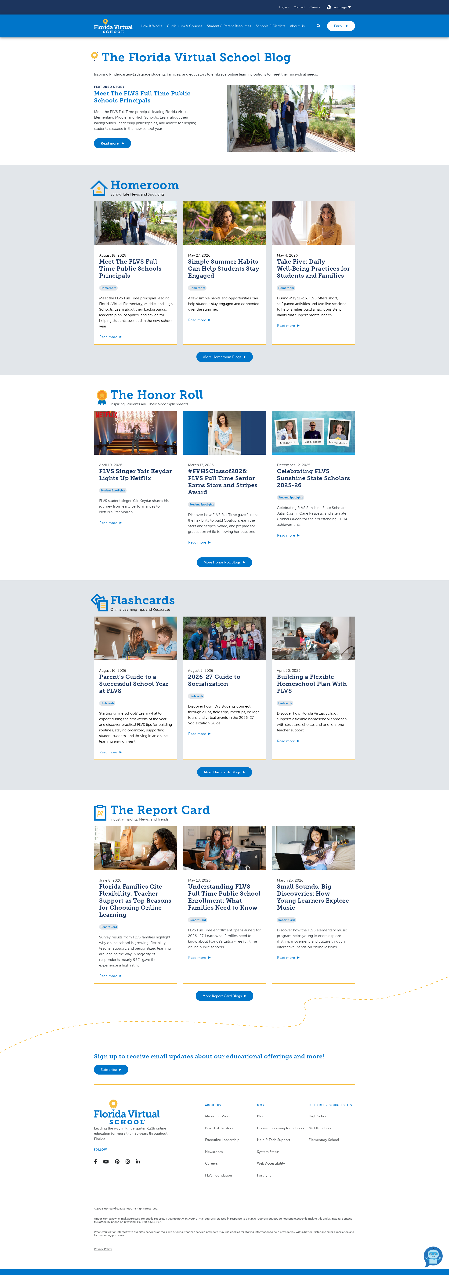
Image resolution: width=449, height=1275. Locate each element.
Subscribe (109, 1070)
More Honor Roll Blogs (222, 562)
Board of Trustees (219, 1128)
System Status (268, 1152)
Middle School (320, 1128)
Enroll (339, 26)
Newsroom (214, 1152)
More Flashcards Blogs (222, 772)
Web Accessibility (271, 1163)
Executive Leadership (222, 1140)
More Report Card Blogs (222, 996)
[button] (284, 7)
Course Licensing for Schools (280, 1128)
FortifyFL (264, 1175)
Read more (110, 143)
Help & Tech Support (273, 1140)
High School (318, 1116)
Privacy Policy (103, 1249)
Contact (299, 7)
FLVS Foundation (218, 1175)
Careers (314, 7)
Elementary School (324, 1140)
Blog (260, 1116)
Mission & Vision (218, 1116)
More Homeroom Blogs (222, 357)
